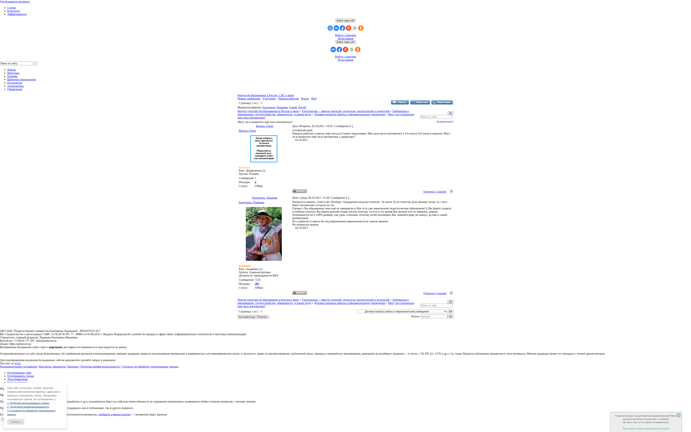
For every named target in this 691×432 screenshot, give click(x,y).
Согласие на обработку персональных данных (150, 366)
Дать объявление (17, 379)
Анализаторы (15, 85)
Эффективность (17, 14)
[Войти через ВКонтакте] (336, 28)
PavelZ (302, 107)
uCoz (18, 363)
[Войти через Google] (354, 28)
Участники (269, 98)
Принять (16, 421)
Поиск (305, 98)
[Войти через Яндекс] (348, 28)
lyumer (293, 107)
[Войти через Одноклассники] (360, 28)
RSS (314, 98)
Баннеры (73, 366)
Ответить (429, 191)
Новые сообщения (249, 98)
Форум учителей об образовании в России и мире (268, 111)
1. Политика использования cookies (28, 403)
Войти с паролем (345, 35)
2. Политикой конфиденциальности (28, 406)
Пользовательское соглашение (18, 366)
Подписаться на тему (445, 121)
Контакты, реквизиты (52, 366)
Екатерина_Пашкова (275, 107)
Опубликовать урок (19, 372)
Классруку (13, 10)
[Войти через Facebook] (342, 28)
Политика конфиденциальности (100, 366)
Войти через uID (345, 20)
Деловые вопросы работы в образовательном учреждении (349, 114)
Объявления (14, 89)
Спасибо (441, 191)
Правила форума (288, 98)
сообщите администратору (114, 414)
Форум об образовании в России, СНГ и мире (266, 95)
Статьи (11, 7)
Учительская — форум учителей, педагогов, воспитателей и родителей (345, 111)
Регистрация (345, 38)
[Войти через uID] (330, 28)
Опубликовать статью (20, 375)
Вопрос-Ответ (265, 126)
